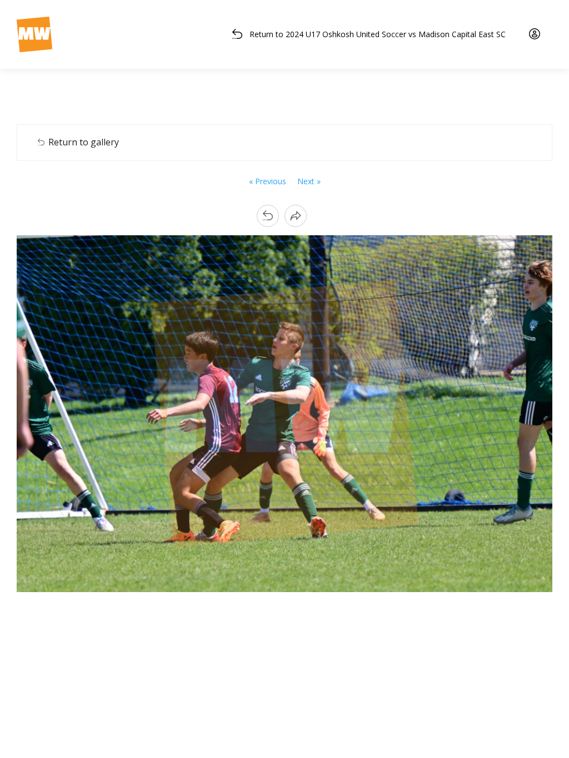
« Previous (267, 181)
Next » (309, 181)
